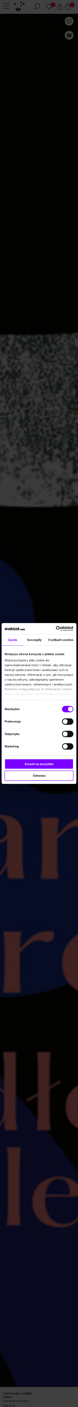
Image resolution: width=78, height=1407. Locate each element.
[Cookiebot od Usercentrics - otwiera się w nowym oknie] (56, 628)
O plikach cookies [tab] (60, 640)
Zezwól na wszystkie (39, 764)
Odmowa (39, 775)
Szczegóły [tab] (34, 640)
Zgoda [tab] (12, 640)
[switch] (67, 721)
